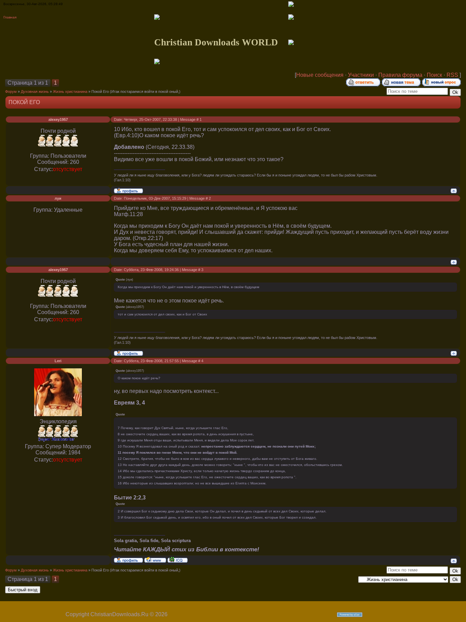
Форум (11, 91)
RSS (452, 75)
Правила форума (400, 75)
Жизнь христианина (70, 91)
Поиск (434, 75)
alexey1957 (58, 119)
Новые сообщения (320, 75)
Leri (58, 361)
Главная (9, 17)
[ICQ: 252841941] (178, 559)
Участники (361, 75)
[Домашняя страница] (155, 559)
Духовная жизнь (35, 91)
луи (58, 198)
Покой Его (100, 91)
